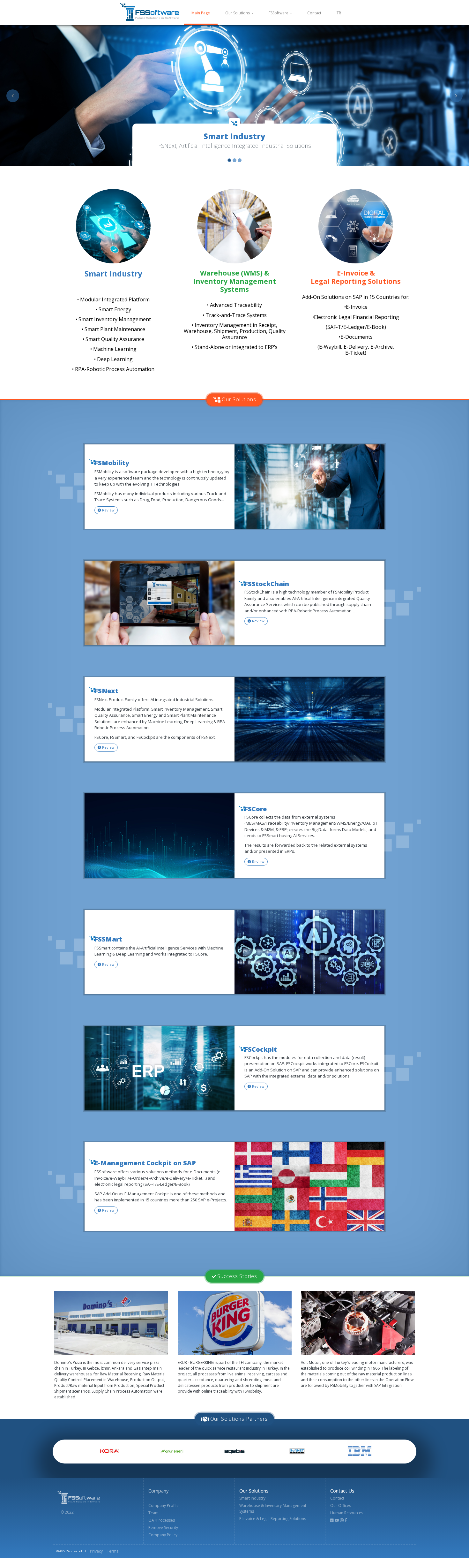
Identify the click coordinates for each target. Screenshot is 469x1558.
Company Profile (163, 1505)
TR (339, 13)
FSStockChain (266, 584)
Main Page (204, 13)
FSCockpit (260, 1049)
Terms (112, 1551)
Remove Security (163, 1527)
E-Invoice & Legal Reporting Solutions (272, 1518)
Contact (314, 13)
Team (153, 1513)
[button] (12, 95)
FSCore (255, 809)
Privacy (96, 1551)
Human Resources (346, 1513)
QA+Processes (161, 1520)
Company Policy (162, 1535)
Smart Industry (252, 1498)
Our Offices (340, 1505)
